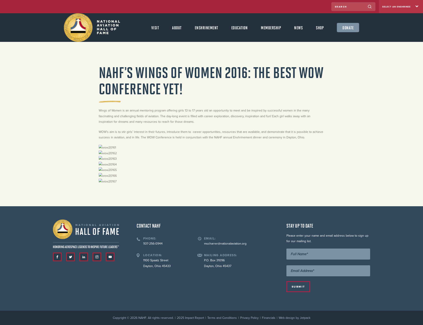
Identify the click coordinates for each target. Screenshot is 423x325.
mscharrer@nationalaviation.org (225, 243)
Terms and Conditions (222, 318)
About (177, 27)
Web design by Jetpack (294, 318)
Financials (268, 318)
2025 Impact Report (190, 318)
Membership (271, 27)
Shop (320, 27)
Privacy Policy (249, 318)
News (298, 27)
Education (239, 27)
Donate (348, 27)
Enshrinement (206, 27)
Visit (155, 27)
